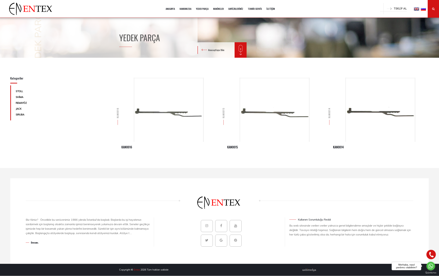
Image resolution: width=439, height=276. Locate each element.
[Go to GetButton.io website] (430, 273)
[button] (416, 8)
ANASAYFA (170, 8)
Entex (137, 269)
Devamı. (35, 242)
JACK (18, 108)
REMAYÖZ (21, 102)
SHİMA (19, 97)
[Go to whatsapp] (430, 266)
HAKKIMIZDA (185, 8)
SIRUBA (20, 114)
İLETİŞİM (270, 8)
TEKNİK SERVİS (255, 8)
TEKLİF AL (400, 8)
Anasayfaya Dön (216, 50)
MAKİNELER (218, 8)
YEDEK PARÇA (202, 8)
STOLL (19, 91)
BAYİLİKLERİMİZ (235, 8)
